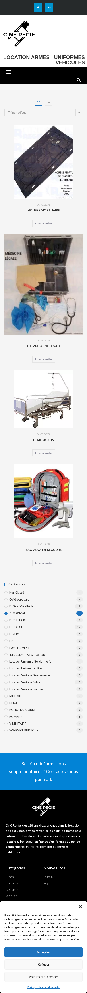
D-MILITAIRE (18, 620)
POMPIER (15, 716)
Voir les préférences (43, 977)
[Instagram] (49, 7)
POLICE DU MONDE (22, 710)
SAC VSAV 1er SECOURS (44, 550)
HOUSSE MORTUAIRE (43, 210)
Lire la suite (43, 223)
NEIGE (13, 703)
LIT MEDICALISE (44, 440)
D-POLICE (16, 627)
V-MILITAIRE (17, 723)
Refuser (44, 964)
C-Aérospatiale (19, 599)
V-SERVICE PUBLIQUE (23, 730)
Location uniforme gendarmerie (30, 661)
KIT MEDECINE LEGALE (43, 346)
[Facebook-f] (38, 7)
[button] (80, 906)
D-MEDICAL (43, 204)
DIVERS (14, 634)
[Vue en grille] (38, 102)
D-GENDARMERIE (21, 606)
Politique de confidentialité (43, 987)
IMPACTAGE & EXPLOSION (27, 654)
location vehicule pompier (26, 689)
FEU (11, 641)
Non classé (16, 592)
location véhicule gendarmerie (29, 675)
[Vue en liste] (48, 102)
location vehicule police (24, 682)
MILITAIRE (16, 696)
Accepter (43, 952)
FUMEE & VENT (19, 648)
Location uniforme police (25, 668)
